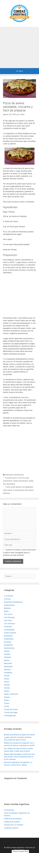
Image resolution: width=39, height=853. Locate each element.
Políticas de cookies (12, 822)
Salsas (6, 691)
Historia (7, 654)
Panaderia (8, 673)
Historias (7, 657)
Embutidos (8, 636)
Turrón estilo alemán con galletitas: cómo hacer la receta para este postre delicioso (18, 490)
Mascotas (8, 663)
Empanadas (9, 639)
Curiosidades (9, 630)
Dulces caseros (10, 633)
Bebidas (7, 608)
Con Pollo (8, 620)
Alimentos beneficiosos (14, 475)
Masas (6, 660)
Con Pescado (9, 617)
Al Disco (7, 599)
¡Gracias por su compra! (13, 825)
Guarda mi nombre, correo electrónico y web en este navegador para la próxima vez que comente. (19, 552)
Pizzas (6, 682)
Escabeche (8, 645)
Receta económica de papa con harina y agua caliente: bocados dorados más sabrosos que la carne (19, 737)
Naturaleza (8, 666)
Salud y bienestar (11, 694)
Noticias (7, 669)
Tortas (6, 706)
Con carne (8, 614)
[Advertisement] (19, 47)
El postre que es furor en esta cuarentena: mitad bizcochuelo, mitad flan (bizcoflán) (18, 481)
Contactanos (9, 810)
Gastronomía (9, 648)
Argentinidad (9, 605)
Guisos (7, 651)
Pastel (6, 679)
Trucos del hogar (11, 712)
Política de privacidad (12, 819)
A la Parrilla (8, 596)
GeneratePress (19, 850)
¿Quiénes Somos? (11, 828)
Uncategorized (10, 716)
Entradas (7, 642)
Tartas (6, 703)
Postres (7, 688)
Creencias (8, 627)
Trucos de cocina (11, 709)
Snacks (7, 697)
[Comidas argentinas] (19, 13)
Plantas (7, 685)
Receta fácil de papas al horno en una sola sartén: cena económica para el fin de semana (19, 756)
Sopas (6, 700)
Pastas (7, 676)
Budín (6, 611)
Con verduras (9, 624)
